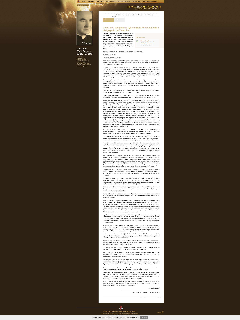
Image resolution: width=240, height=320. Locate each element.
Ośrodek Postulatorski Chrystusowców (78, 2)
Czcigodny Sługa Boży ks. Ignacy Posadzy (131, 14)
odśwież (108, 15)
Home (83, 1)
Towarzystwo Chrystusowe (150, 1)
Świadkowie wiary (110, 1)
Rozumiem (144, 317)
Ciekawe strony (136, 1)
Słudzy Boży (100, 1)
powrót (104, 15)
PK (118, 16)
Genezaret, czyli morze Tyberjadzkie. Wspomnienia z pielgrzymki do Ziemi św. (148, 43)
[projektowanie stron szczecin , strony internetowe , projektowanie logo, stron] (160, 312)
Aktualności (91, 1)
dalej (106, 15)
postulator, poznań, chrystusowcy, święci (111, 15)
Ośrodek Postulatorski (124, 1)
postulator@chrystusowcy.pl (131, 313)
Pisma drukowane (148, 14)
